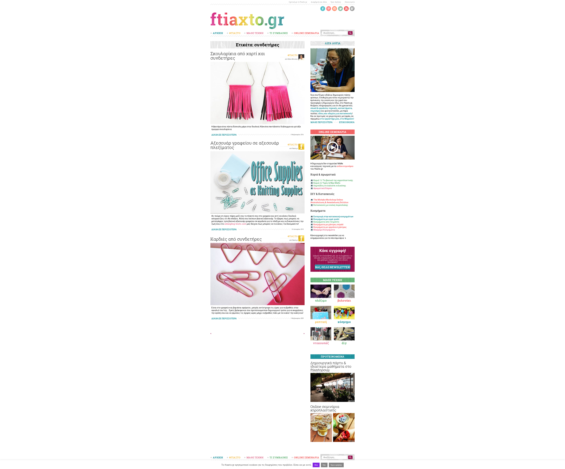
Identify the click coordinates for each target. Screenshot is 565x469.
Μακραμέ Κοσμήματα (324, 230)
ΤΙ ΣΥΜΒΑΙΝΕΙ (279, 33)
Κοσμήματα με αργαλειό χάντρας (330, 227)
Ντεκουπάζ (321, 343)
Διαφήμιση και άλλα (319, 2)
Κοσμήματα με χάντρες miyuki (328, 224)
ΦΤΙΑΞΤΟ (234, 33)
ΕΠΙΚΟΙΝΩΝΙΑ (347, 122)
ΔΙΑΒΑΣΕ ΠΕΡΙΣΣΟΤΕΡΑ (224, 134)
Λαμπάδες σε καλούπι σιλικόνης (329, 185)
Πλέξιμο (321, 300)
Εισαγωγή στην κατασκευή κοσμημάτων (333, 216)
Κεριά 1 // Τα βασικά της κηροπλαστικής (333, 180)
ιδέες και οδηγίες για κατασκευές (335, 113)
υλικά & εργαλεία (319, 108)
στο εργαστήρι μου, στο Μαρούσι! (337, 119)
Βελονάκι (344, 300)
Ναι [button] (316, 465)
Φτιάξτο (293, 55)
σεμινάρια (315, 111)
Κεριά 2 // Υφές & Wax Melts (326, 183)
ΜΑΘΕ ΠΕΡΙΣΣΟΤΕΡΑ (321, 122)
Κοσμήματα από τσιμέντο (326, 222)
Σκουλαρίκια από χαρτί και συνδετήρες (237, 56)
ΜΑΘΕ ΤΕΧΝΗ (255, 33)
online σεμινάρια (345, 166)
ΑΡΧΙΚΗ (218, 33)
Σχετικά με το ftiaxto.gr (298, 2)
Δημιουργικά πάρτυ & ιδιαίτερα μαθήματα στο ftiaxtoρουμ (330, 366)
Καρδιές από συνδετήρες (236, 239)
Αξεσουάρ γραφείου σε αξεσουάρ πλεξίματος (244, 145)
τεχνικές (333, 108)
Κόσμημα (344, 322)
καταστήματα (345, 108)
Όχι (324, 465)
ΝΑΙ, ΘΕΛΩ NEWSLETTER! (332, 267)
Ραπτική (321, 322)
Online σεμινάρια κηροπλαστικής (324, 408)
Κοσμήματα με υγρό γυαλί (326, 219)
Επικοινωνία (350, 2)
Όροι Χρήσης (336, 2)
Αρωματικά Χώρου (322, 188)
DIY (344, 343)
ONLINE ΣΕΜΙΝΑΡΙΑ (306, 33)
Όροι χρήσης (336, 465)
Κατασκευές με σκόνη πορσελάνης (330, 205)
